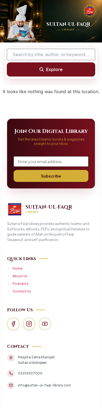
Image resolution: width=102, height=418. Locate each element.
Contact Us (22, 291)
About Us (20, 276)
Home (17, 268)
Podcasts (21, 284)
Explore (54, 69)
